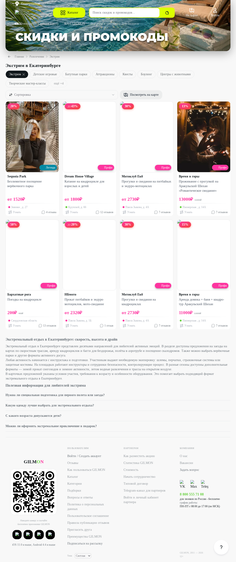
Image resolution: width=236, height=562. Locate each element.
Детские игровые (45, 74)
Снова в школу (48, 23)
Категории (74, 483)
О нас (184, 456)
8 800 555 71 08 (192, 494)
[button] (17, 534)
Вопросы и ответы (103, 23)
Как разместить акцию (139, 456)
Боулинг (146, 74)
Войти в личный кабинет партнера (141, 500)
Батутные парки (76, 74)
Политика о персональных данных (85, 507)
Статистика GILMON (138, 463)
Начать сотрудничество (139, 476)
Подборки (74, 490)
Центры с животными (175, 74)
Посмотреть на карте (144, 94)
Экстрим (55, 56)
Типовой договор (136, 483)
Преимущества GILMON (84, 536)
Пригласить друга (79, 529)
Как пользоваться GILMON (86, 470)
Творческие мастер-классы (27, 83)
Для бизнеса (130, 23)
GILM (34, 461)
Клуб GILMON (74, 23)
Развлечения (37, 56)
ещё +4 (59, 83)
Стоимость (131, 470)
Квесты (128, 74)
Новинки (26, 23)
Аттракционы (105, 74)
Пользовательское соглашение (88, 516)
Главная (19, 56)
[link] (221, 547)
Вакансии (186, 463)
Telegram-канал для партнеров (144, 490)
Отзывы (72, 463)
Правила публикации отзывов (88, 522)
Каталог (73, 12)
